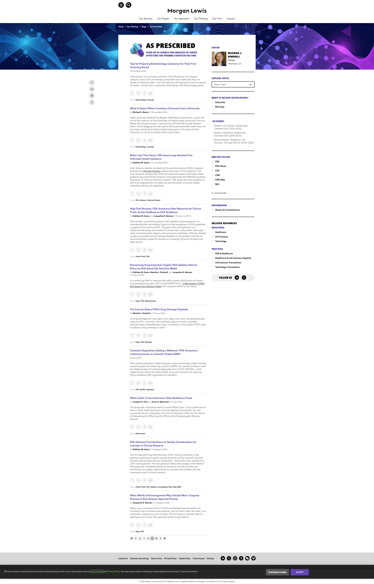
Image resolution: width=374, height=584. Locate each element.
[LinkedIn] (138, 93)
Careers (231, 18)
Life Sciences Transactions (228, 262)
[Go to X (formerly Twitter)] (229, 558)
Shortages (148, 342)
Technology (220, 241)
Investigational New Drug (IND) (169, 487)
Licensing (150, 147)
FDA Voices (220, 165)
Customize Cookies (277, 572)
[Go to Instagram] (235, 558)
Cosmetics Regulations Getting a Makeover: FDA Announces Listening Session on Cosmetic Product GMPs (164, 352)
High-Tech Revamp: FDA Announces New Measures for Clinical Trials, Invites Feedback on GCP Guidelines (165, 210)
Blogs (144, 26)
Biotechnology (141, 100)
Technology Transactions (227, 267)
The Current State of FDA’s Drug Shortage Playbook (159, 309)
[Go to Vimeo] (253, 558)
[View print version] (92, 96)
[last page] (164, 538)
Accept (300, 572)
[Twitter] (132, 93)
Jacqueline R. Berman (163, 216)
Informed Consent (151, 170)
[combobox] (233, 84)
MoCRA (142, 389)
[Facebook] (144, 93)
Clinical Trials (140, 256)
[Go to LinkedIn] (223, 558)
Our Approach (181, 18)
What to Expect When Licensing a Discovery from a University (165, 108)
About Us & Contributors (227, 209)
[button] (121, 5)
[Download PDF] (92, 102)
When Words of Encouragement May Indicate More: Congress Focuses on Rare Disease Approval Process (164, 497)
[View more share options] (92, 82)
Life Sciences (221, 236)
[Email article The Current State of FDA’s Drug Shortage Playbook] (150, 335)
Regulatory (150, 389)
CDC (217, 170)
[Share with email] (92, 89)
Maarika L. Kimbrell (159, 272)
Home (120, 26)
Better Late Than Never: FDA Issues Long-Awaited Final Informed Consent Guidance (161, 157)
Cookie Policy (185, 558)
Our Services (146, 18)
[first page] (132, 538)
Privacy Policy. (114, 571)
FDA (137, 200)
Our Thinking (201, 18)
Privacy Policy (170, 558)
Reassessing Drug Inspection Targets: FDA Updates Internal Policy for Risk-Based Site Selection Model (163, 266)
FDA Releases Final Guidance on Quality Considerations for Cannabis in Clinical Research (163, 443)
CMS (217, 175)
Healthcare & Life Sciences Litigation (233, 257)
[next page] (160, 538)
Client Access (199, 558)
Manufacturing (150, 301)
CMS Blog (220, 179)
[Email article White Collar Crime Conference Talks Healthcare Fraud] (150, 427)
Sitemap (210, 558)
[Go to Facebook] (241, 558)
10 (156, 538)
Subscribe (220, 102)
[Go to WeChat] (247, 558)
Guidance (143, 200)
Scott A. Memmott (160, 401)
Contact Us (123, 558)
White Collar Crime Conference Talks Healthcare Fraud (161, 398)
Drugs (138, 301)
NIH (217, 184)
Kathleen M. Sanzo (141, 162)
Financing (150, 100)
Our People (163, 18)
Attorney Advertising (139, 558)
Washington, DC (235, 63)
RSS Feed (219, 106)
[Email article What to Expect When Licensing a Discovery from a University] (150, 140)
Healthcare (220, 232)
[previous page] (136, 538)
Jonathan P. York (140, 401)
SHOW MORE (220, 193)
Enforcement (140, 433)
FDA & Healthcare (224, 253)
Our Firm (217, 18)
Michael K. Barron (141, 112)
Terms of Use (156, 558)
